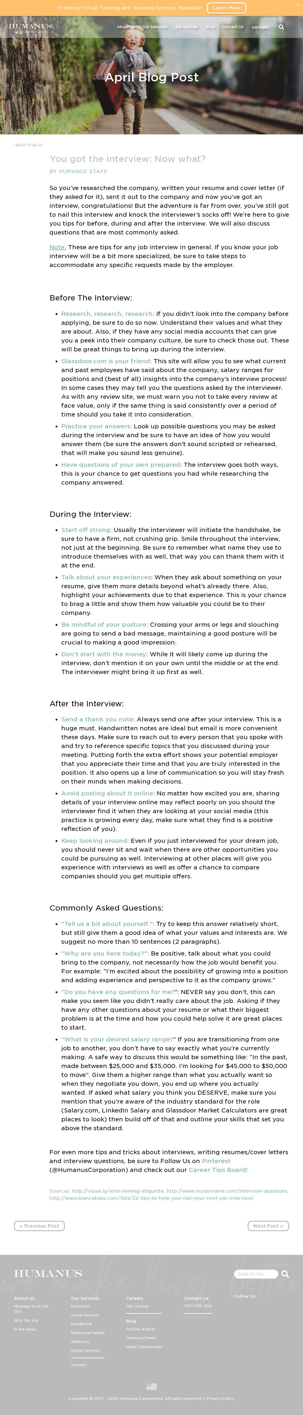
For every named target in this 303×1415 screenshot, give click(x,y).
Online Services (85, 1350)
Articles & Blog (140, 1329)
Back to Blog (29, 145)
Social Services (85, 1315)
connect (260, 27)
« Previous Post (39, 1226)
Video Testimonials (144, 1347)
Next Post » (268, 1226)
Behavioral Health (88, 1333)
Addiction (80, 1342)
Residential (81, 1324)
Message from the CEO (31, 1309)
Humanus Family (141, 1338)
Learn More (226, 8)
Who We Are (26, 1320)
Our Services (154, 27)
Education (80, 1306)
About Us (126, 27)
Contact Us (233, 27)
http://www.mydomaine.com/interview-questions (227, 1191)
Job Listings (186, 27)
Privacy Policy (220, 1398)
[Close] (298, 4)
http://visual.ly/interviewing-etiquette (118, 1191)
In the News (25, 1329)
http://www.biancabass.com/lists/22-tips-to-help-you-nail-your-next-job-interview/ (151, 1198)
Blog (210, 27)
